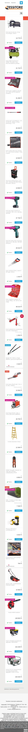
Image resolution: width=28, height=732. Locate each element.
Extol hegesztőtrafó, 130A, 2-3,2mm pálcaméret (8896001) (13, 413)
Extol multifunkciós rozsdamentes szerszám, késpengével (14, 330)
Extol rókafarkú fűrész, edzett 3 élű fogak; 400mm (13, 271)
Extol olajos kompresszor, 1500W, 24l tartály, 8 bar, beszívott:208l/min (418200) (12, 62)
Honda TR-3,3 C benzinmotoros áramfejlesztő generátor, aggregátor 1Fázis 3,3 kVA (13, 671)
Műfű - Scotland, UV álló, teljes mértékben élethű (13, 501)
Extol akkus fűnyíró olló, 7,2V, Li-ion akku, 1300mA (14, 385)
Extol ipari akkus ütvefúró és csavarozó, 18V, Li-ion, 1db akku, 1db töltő (14, 212)
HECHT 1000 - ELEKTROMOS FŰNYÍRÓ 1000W (13, 584)
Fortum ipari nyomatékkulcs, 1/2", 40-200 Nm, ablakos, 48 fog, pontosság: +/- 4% (14, 122)
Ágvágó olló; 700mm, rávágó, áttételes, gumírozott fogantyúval (14, 358)
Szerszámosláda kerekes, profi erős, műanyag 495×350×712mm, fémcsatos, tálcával (14, 182)
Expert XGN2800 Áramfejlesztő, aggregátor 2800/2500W (13, 641)
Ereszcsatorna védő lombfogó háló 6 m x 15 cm (13, 558)
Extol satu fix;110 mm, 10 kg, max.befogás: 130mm (13, 33)
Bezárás (26, 730)
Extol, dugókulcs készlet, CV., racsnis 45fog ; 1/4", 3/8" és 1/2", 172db (14, 301)
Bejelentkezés (7, 2)
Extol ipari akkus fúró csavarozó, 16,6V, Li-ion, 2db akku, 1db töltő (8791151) (14, 242)
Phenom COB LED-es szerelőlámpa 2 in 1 (11, 529)
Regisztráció (13, 2)
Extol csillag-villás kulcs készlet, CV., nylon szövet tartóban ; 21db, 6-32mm (14, 152)
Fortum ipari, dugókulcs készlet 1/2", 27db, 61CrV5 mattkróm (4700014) (13, 92)
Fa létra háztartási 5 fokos (14, 441)
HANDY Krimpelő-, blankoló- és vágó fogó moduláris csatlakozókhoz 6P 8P (13, 471)
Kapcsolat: (4, 704)
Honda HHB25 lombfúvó (14, 612)
